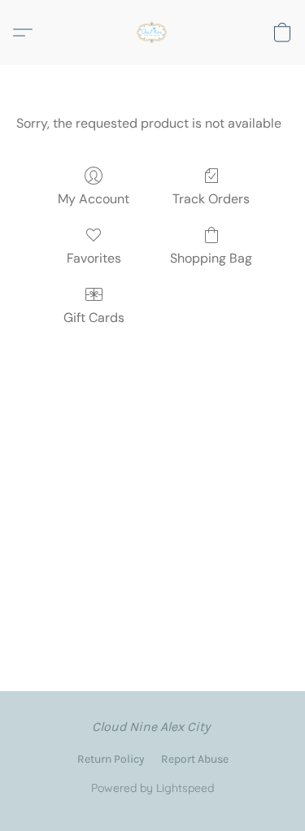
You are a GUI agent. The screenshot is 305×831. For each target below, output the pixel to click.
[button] (153, 32)
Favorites (94, 258)
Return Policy (111, 759)
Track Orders (211, 198)
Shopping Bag (211, 258)
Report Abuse (195, 759)
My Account (93, 198)
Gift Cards (93, 317)
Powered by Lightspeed (152, 788)
